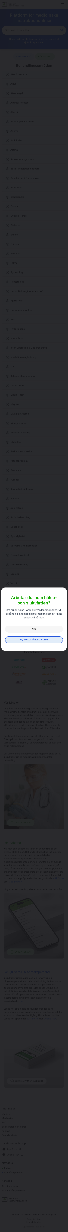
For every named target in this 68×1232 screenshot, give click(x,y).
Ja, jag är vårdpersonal (34, 640)
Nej (34, 629)
